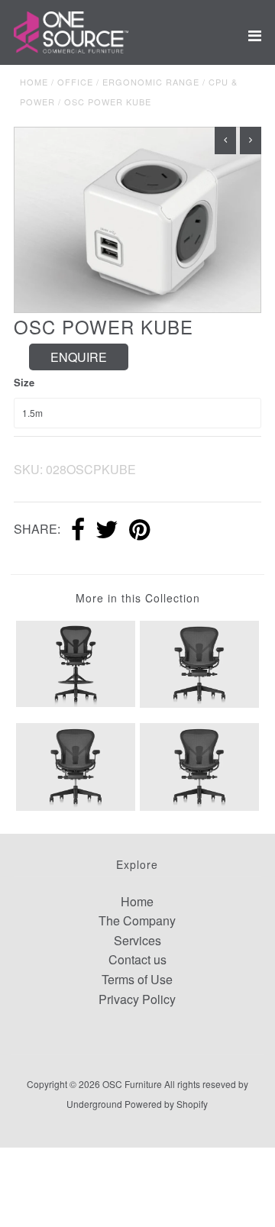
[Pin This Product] (139, 531)
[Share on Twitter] (106, 531)
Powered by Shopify (166, 1103)
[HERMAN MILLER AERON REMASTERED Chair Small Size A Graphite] (199, 662)
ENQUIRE (78, 357)
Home (34, 82)
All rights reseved (200, 1083)
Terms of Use (137, 979)
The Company (137, 920)
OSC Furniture (132, 1083)
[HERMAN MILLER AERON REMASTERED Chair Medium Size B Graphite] (199, 765)
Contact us (137, 959)
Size (24, 382)
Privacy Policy (137, 999)
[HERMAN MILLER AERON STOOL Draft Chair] (75, 662)
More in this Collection (138, 597)
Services (137, 940)
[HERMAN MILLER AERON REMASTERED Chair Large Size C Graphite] (75, 765)
